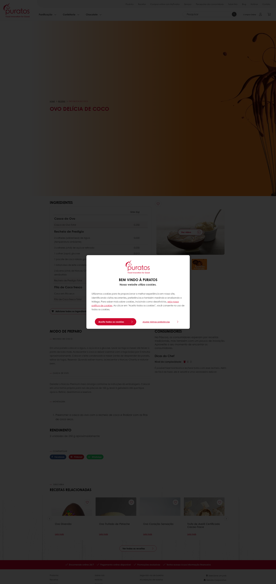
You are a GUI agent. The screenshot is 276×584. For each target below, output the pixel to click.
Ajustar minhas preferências (156, 321)
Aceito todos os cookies (111, 321)
